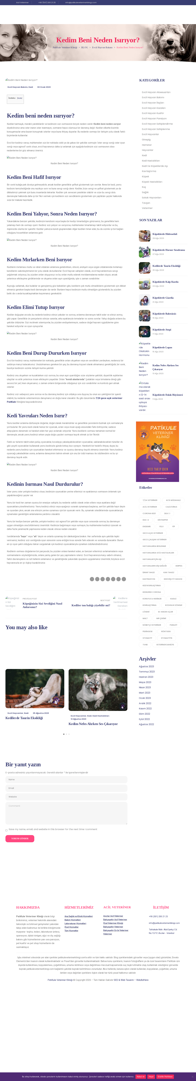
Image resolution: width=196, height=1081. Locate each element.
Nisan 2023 (145, 687)
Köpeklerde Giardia (163, 297)
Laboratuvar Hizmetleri (75, 923)
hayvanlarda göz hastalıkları (158, 552)
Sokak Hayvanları (151, 197)
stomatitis (166, 638)
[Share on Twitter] (97, 579)
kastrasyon (149, 579)
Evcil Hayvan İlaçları (153, 102)
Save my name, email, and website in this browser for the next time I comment (53, 829)
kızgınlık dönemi (173, 605)
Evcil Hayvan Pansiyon (154, 118)
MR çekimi (161, 618)
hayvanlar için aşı (152, 559)
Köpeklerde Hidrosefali (165, 234)
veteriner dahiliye (165, 644)
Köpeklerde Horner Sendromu (169, 250)
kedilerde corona (152, 592)
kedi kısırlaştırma (152, 585)
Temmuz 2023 (147, 671)
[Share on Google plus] (113, 579)
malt (145, 618)
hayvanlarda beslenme (154, 546)
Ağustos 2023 (146, 666)
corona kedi (149, 513)
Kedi (31, 87)
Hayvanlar (147, 150)
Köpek (145, 176)
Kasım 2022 (145, 708)
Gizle (20, 98)
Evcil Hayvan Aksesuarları (156, 92)
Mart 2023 (144, 692)
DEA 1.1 (167, 513)
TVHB (145, 644)
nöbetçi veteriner (152, 625)
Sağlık (145, 192)
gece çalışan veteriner (154, 539)
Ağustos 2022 (146, 724)
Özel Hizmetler (72, 927)
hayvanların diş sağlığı (155, 565)
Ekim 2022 (144, 713)
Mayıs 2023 (145, 682)
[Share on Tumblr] (108, 579)
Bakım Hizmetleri (73, 920)
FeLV (161, 526)
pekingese (148, 631)
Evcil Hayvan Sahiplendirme (157, 123)
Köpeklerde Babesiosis (164, 313)
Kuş (144, 187)
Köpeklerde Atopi (162, 329)
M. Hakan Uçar (165, 611)
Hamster (147, 145)
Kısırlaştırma (149, 171)
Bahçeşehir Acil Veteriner (115, 919)
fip (173, 526)
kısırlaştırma (149, 605)
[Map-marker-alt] (178, 2)
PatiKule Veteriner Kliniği (60, 980)
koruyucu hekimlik (152, 598)
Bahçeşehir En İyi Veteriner (115, 930)
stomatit (147, 638)
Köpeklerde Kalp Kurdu (165, 281)
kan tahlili (168, 572)
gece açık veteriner (153, 533)
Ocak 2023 (145, 698)
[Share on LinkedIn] (102, 579)
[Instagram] (171, 2)
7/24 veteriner (150, 500)
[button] (63, 734)
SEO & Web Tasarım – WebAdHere (131, 980)
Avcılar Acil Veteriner (113, 916)
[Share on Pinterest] (118, 579)
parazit (173, 625)
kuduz (173, 598)
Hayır (151, 1076)
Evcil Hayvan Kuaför (153, 113)
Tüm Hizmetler (71, 931)
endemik (147, 526)
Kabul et (140, 1076)
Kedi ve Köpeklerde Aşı (155, 166)
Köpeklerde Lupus (162, 347)
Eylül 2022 (144, 719)
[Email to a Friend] (124, 579)
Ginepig (146, 139)
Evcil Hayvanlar (15, 713)
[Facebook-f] (175, 2)
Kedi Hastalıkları (101, 715)
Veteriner (147, 208)
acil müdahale (173, 500)
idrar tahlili (149, 572)
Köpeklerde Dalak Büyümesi (168, 394)
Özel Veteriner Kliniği (113, 923)
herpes (178, 565)
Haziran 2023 (146, 677)
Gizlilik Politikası (165, 1076)
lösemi (146, 611)
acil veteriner (150, 506)
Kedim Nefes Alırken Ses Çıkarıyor (93, 724)
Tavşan (146, 203)
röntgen (166, 631)
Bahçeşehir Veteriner (113, 927)
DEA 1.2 (146, 520)
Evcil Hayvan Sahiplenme (156, 129)
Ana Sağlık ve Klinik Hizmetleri (79, 916)
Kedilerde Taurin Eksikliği (24, 718)
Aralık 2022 (145, 703)
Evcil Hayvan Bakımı (18, 87)
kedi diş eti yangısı (173, 579)
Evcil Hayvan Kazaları (154, 108)
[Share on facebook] (92, 579)
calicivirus (171, 506)
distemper (163, 520)
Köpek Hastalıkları (152, 181)
